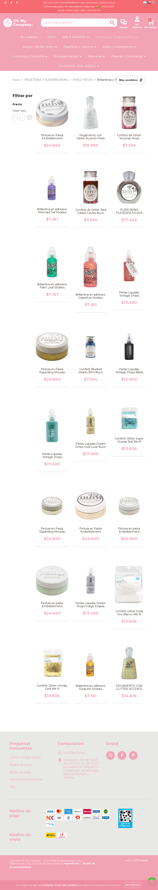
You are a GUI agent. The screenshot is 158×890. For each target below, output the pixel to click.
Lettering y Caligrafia (28, 56)
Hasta (22, 110)
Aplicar (29, 117)
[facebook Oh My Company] (11, 2)
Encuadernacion (66, 56)
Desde (15, 110)
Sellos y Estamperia (118, 46)
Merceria (95, 56)
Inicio (16, 80)
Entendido (133, 885)
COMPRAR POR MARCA (78, 66)
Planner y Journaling (127, 56)
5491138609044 (74, 753)
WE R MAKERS (75, 37)
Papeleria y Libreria (79, 46)
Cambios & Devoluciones (26, 779)
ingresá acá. (72, 863)
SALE (52, 37)
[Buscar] (112, 22)
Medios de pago (20, 772)
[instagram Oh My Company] (6, 2)
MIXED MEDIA (83, 80)
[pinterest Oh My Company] (17, 2)
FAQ (12, 787)
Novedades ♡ (31, 37)
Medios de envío (20, 765)
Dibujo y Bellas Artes (38, 46)
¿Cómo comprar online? (25, 757)
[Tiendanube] (137, 860)
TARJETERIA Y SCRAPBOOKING (46, 80)
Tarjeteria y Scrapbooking (115, 37)
